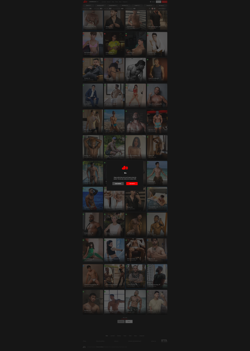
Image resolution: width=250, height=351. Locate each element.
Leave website (118, 183)
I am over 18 (131, 183)
